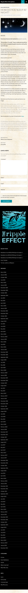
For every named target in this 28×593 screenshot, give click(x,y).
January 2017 (4, 457)
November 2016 (4, 463)
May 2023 (3, 329)
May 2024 (3, 300)
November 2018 (4, 403)
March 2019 (3, 393)
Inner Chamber (4, 260)
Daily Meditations (5, 7)
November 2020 (4, 354)
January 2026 (4, 274)
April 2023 (3, 331)
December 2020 (4, 352)
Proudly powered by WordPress (7, 591)
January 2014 (4, 545)
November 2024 (4, 290)
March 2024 (3, 305)
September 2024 (4, 295)
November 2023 (4, 313)
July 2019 (3, 388)
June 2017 (3, 444)
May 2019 (3, 390)
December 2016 (4, 460)
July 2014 (3, 530)
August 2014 (3, 527)
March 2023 (3, 334)
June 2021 (3, 344)
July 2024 (3, 298)
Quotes (2, 562)
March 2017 (3, 452)
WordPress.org (4, 584)
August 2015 (3, 496)
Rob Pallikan (9, 15)
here (23, 116)
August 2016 (3, 470)
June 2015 (3, 501)
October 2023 (4, 316)
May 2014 (3, 535)
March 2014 (3, 540)
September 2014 (4, 524)
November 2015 (4, 488)
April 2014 (3, 537)
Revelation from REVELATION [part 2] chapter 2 (11, 255)
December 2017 (4, 432)
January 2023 (4, 339)
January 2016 (4, 483)
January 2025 (4, 285)
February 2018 (4, 426)
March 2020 (3, 370)
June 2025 (3, 280)
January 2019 (4, 398)
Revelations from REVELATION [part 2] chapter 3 (12, 252)
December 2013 (4, 548)
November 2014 (4, 519)
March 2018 (3, 424)
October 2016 (4, 465)
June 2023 (3, 326)
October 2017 (4, 437)
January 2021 (4, 349)
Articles (2, 557)
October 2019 (4, 383)
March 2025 (3, 282)
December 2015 (4, 486)
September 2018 (4, 408)
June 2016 (3, 473)
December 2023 (4, 310)
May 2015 (3, 504)
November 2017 (4, 434)
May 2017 (3, 447)
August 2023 (3, 321)
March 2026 (3, 272)
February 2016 (4, 481)
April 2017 (3, 450)
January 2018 (4, 429)
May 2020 (3, 365)
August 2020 (3, 359)
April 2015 (3, 506)
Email (2, 183)
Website (3, 189)
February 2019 (4, 396)
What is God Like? (5, 565)
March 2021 (3, 347)
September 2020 (4, 357)
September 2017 (4, 439)
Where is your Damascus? (6, 138)
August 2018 (3, 411)
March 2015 (3, 509)
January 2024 (4, 308)
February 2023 (4, 336)
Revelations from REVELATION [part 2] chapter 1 (12, 257)
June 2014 (3, 532)
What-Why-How (4, 567)
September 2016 (4, 468)
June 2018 (3, 416)
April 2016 (3, 475)
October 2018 (4, 406)
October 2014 (4, 522)
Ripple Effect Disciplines (8, 2)
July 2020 (3, 362)
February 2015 (4, 511)
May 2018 (3, 419)
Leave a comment (17, 15)
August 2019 (3, 385)
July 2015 (3, 499)
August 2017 (3, 442)
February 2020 (4, 372)
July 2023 (3, 323)
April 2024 (3, 303)
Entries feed (3, 579)
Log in (2, 577)
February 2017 (4, 455)
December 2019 (4, 377)
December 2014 (4, 517)
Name (2, 177)
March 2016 (3, 478)
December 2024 (4, 287)
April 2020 (3, 367)
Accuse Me (3, 143)
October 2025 (4, 277)
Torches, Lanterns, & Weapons (7, 262)
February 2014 (4, 542)
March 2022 (3, 341)
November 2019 (4, 380)
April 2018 (3, 421)
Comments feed (4, 582)
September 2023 (4, 318)
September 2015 (4, 493)
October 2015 (4, 491)
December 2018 (4, 401)
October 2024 (4, 292)
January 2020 (4, 375)
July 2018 (3, 414)
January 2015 (4, 514)
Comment (3, 159)
